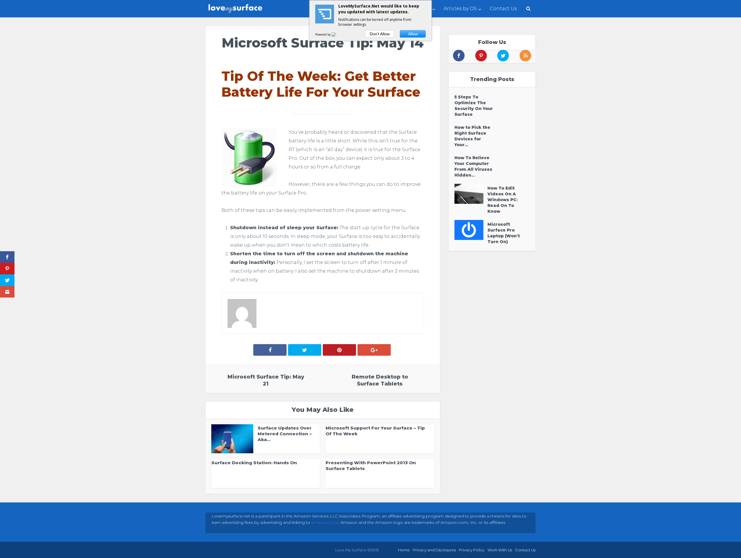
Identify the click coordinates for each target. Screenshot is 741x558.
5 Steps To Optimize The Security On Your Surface (473, 105)
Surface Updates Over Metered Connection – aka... (285, 433)
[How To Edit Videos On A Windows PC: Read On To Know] (470, 194)
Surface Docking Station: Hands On (254, 462)
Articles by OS (460, 8)
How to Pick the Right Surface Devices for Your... (472, 136)
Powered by (323, 34)
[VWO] (337, 34)
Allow (413, 34)
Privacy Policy (472, 550)
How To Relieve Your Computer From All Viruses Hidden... (473, 166)
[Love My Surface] (236, 7)
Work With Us (499, 550)
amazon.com (324, 522)
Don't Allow (380, 34)
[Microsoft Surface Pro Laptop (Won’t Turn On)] (470, 230)
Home (404, 550)
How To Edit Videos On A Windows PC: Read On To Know (502, 200)
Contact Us (503, 8)
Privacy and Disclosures (434, 550)
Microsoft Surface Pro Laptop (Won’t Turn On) (503, 233)
